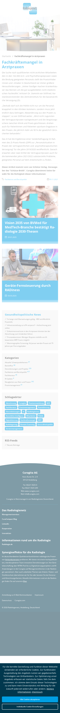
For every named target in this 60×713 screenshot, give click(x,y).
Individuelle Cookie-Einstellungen (30, 706)
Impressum (37, 692)
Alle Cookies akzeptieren (30, 699)
